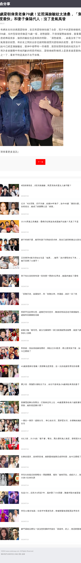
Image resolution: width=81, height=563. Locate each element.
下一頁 (40, 162)
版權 (23, 554)
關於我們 (4, 554)
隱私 (20, 554)
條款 (16, 554)
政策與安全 (11, 554)
